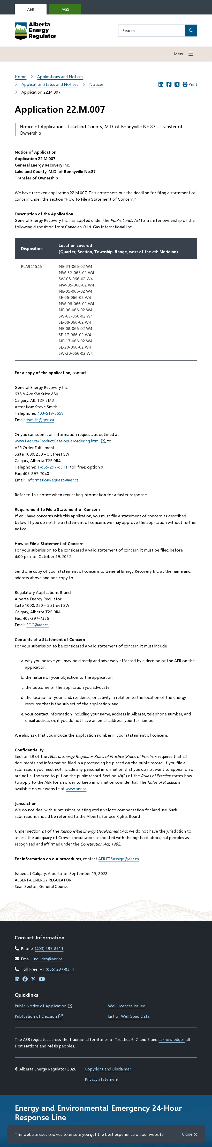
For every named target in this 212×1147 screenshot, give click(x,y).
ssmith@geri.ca (40, 419)
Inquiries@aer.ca (47, 958)
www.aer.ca (76, 788)
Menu (179, 53)
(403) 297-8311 (49, 948)
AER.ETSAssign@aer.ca (118, 858)
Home (20, 76)
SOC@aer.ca (37, 624)
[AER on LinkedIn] (17, 979)
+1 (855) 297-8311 (57, 969)
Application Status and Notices (49, 84)
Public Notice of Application (43, 1005)
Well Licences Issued (126, 1005)
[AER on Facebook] (25, 979)
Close (187, 1133)
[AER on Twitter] (33, 979)
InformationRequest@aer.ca (52, 479)
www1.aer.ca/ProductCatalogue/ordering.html (60, 440)
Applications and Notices (60, 76)
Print (192, 84)
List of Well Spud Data (128, 1016)
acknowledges (171, 1039)
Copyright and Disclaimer (108, 1068)
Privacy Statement (102, 1079)
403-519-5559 (50, 413)
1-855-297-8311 (52, 466)
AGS (69, 10)
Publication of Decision (39, 1016)
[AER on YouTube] (42, 979)
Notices (96, 84)
